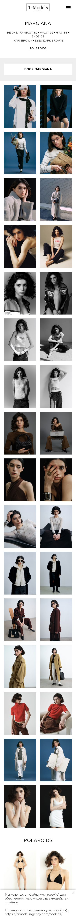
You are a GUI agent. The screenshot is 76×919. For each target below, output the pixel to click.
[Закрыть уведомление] (73, 893)
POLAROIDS (38, 48)
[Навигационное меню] (68, 7)
